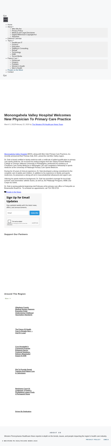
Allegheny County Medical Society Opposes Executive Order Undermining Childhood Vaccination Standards (24, 311)
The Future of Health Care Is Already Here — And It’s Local (24, 331)
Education (16, 46)
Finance (15, 44)
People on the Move (15, 70)
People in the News (13, 192)
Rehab (14, 50)
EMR (14, 54)
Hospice (15, 62)
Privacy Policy (17, 31)
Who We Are (17, 29)
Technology (16, 52)
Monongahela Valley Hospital (15, 154)
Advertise (15, 36)
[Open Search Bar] (5, 16)
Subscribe (34, 213)
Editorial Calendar (15, 38)
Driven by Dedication (23, 411)
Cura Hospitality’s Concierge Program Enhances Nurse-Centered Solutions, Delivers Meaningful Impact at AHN (22, 351)
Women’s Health (18, 66)
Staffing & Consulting (20, 48)
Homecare (16, 60)
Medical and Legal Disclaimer (23, 33)
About (10, 27)
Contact (11, 72)
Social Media (17, 56)
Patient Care (12, 58)
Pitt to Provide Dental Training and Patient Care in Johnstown (25, 371)
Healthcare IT (17, 43)
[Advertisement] (55, 96)
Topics (10, 41)
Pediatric (15, 64)
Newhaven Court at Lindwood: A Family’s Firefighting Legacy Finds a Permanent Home (25, 391)
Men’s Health (17, 68)
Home (10, 25)
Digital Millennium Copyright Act (24, 35)
